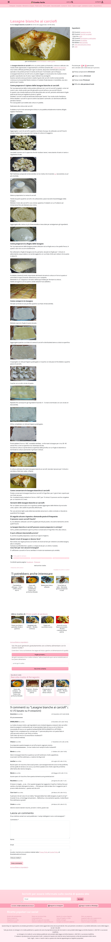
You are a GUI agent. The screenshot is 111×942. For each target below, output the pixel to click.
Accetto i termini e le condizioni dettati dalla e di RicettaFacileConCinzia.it (35, 853)
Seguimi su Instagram (56, 905)
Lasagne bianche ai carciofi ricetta (61, 558)
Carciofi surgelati (86, 34)
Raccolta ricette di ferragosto (25, 677)
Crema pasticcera (37, 918)
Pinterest (37, 562)
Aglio (80, 36)
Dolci (69, 6)
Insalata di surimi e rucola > (62, 570)
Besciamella (84, 42)
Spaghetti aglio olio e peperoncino (91, 918)
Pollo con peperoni (86, 916)
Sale (76, 47)
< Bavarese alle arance (16, 567)
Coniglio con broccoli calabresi (65, 922)
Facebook (30, 562)
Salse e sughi (76, 6)
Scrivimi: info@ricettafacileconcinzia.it (23, 906)
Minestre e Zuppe (28, 6)
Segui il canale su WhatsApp (89, 905)
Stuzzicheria (98, 6)
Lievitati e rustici (87, 6)
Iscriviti (80, 899)
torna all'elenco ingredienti (19, 642)
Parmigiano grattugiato (88, 38)
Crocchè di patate (12, 922)
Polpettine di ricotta (13, 920)
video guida (51, 61)
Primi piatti (46, 6)
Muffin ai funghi (61, 920)
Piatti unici (38, 6)
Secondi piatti (55, 6)
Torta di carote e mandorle (89, 922)
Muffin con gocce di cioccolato (40, 920)
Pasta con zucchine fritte (39, 916)
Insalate (19, 6)
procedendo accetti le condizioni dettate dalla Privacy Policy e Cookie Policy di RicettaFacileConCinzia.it (56, 902)
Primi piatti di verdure (19, 556)
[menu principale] (8, 2)
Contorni (64, 6)
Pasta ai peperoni (12, 918)
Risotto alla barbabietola (14, 916)
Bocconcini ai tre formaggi (89, 920)
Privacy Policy (43, 852)
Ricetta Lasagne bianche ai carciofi (22, 558)
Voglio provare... (40, 655)
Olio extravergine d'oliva (83, 45)
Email (12, 845)
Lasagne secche (85, 32)
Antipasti (12, 6)
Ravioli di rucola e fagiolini (64, 916)
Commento (14, 820)
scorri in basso (41, 61)
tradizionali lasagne (59, 68)
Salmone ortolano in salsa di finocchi (42, 922)
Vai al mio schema (40, 669)
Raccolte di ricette (16, 675)
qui (55, 174)
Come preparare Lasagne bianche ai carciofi (41, 558)
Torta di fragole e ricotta (64, 918)
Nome (12, 839)
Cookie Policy (54, 852)
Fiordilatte (83, 40)
